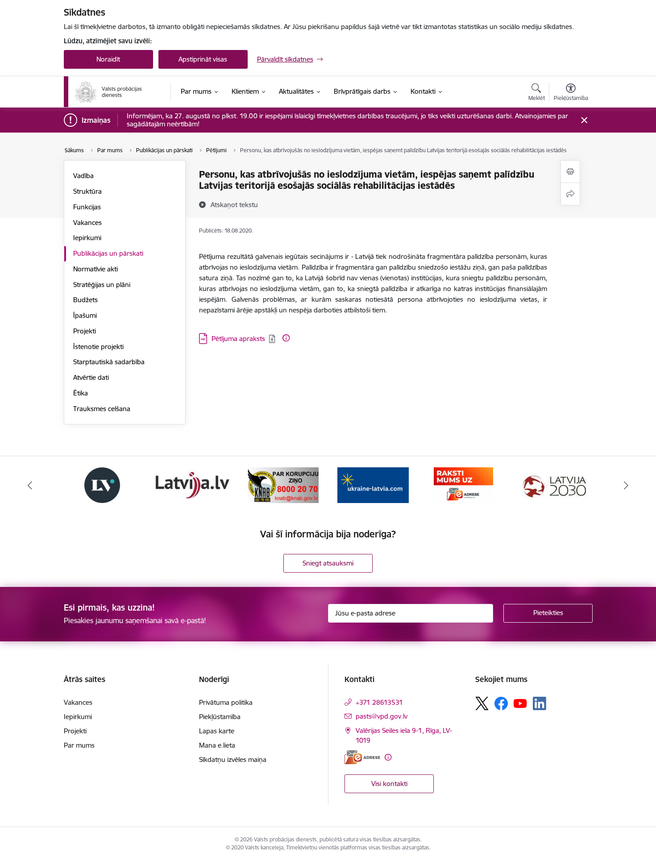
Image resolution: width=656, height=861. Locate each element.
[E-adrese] (362, 757)
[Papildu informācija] (286, 337)
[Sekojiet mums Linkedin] (539, 703)
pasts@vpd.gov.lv (381, 716)
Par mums (79, 745)
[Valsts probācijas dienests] (108, 92)
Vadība (83, 175)
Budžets (85, 299)
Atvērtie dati (91, 377)
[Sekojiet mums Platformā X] (482, 703)
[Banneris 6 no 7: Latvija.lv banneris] (192, 484)
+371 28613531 (379, 702)
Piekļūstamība (220, 716)
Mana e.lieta (217, 745)
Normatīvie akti (95, 269)
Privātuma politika (226, 702)
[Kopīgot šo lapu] (570, 194)
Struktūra (87, 191)
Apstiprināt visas (203, 59)
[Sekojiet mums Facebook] (501, 703)
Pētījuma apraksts (238, 338)
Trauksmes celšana (101, 408)
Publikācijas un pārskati (108, 253)
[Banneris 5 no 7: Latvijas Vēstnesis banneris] (102, 484)
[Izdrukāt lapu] (570, 172)
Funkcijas (87, 207)
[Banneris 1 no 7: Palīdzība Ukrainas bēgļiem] (373, 484)
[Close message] (584, 120)
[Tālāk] (626, 485)
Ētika (80, 393)
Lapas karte (216, 731)
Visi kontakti (389, 783)
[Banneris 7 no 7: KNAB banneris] (283, 484)
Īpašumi (85, 315)
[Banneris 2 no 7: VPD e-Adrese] (463, 484)
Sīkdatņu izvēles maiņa (232, 759)
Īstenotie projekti (98, 346)
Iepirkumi (87, 237)
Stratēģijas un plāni (101, 284)
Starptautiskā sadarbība (109, 362)
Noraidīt (108, 59)
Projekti (84, 331)
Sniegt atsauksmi (328, 563)
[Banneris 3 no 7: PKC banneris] (554, 484)
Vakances (87, 222)
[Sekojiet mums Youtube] (520, 703)
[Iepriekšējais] (30, 485)
